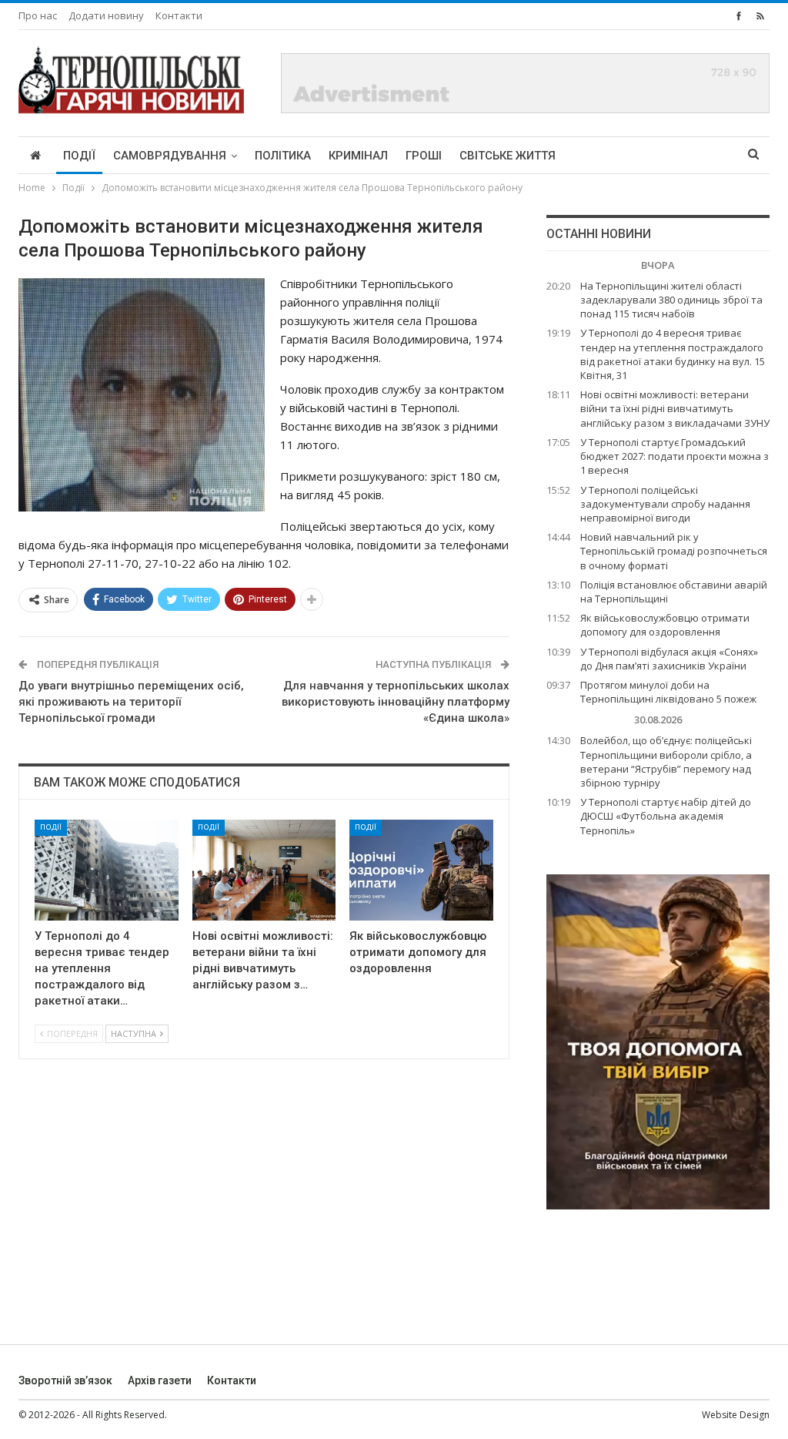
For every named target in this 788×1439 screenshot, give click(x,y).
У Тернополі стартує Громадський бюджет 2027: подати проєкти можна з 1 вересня (674, 456)
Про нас (37, 15)
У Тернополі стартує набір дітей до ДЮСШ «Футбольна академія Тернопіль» (665, 816)
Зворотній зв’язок (65, 1380)
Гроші (424, 156)
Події (79, 156)
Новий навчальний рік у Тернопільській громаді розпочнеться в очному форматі (673, 551)
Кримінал (358, 156)
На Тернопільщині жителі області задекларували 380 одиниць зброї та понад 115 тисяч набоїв (671, 299)
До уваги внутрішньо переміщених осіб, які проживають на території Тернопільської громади (131, 702)
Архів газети (160, 1380)
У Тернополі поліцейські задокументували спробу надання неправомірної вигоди (665, 504)
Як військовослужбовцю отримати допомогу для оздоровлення (665, 625)
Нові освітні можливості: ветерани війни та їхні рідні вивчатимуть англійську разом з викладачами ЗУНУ (675, 408)
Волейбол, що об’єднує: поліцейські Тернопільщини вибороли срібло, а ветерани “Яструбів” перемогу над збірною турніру (666, 761)
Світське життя (507, 156)
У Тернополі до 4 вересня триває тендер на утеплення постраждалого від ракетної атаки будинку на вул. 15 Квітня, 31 (672, 354)
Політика (283, 156)
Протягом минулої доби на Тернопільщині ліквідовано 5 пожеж (668, 692)
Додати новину (106, 15)
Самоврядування (169, 156)
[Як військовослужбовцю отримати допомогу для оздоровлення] (421, 870)
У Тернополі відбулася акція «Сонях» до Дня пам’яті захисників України (669, 659)
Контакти (178, 15)
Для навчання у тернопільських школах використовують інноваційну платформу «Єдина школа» (395, 702)
